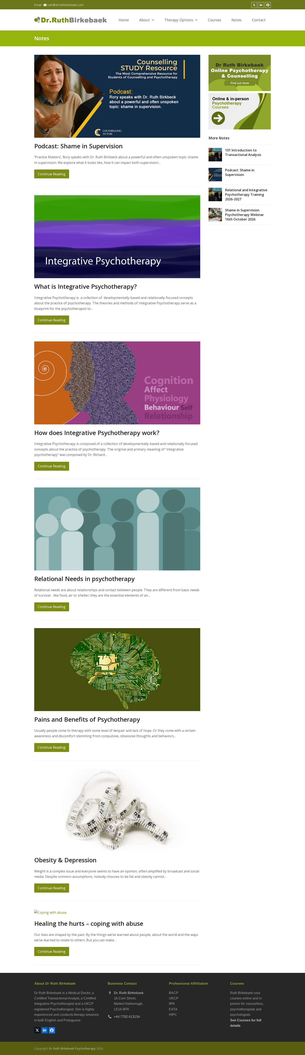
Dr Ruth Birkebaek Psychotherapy (72, 1048)
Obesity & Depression (65, 860)
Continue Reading (52, 174)
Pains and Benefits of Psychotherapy (87, 719)
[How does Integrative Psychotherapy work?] (117, 382)
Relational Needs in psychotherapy (84, 578)
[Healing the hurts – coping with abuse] (50, 912)
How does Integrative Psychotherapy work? (96, 432)
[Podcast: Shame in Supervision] (117, 96)
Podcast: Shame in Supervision (78, 146)
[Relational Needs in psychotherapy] (117, 528)
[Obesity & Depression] (117, 810)
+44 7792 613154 (127, 1016)
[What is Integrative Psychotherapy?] (117, 236)
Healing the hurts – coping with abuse (88, 923)
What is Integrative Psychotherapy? (85, 286)
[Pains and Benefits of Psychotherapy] (117, 669)
